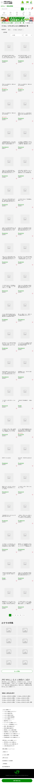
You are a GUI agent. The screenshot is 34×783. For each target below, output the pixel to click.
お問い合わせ (5, 757)
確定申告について (8, 720)
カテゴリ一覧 (18, 22)
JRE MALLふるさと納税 (7, 22)
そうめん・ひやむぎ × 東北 (23, 696)
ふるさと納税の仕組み (8, 715)
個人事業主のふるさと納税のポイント (12, 733)
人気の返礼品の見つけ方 (9, 745)
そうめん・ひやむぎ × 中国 (22, 700)
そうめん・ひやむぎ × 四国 (8, 702)
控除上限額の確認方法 (8, 728)
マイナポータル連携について (10, 722)
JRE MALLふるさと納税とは (10, 742)
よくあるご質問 (5, 754)
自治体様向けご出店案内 (7, 760)
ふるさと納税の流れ (8, 713)
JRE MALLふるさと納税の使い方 (11, 744)
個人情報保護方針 (6, 766)
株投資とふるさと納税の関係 (10, 730)
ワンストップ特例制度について (10, 724)
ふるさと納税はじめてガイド (10, 711)
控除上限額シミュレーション (8, 748)
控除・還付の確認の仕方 (9, 726)
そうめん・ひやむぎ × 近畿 (8, 700)
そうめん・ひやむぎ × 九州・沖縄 (24, 702)
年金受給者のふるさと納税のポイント (12, 737)
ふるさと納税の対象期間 (9, 717)
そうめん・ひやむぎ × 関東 (8, 698)
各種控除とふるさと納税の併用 (10, 731)
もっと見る (17, 671)
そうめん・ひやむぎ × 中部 (22, 698)
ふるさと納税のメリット (9, 718)
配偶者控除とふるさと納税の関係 (11, 735)
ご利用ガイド (5, 751)
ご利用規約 (4, 763)
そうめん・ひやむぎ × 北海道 (9, 696)
